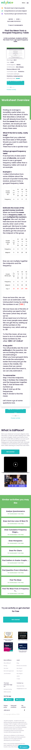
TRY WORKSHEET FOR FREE (15, 514)
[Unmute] (9, 486)
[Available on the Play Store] (20, 699)
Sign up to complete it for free (14, 83)
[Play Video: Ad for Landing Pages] (15, 479)
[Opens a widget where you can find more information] (23, 747)
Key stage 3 (19, 673)
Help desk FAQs (20, 686)
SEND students (7, 692)
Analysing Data (18, 76)
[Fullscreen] (15, 486)
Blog (18, 663)
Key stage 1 (19, 668)
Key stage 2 (19, 671)
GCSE (12, 62)
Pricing (5, 665)
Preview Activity (11, 89)
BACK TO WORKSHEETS (16, 25)
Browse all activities (22, 665)
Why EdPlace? (7, 663)
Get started (10, 452)
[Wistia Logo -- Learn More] (22, 486)
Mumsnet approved (9, 671)
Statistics (10, 76)
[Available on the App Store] (9, 699)
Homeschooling (8, 689)
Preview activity (15, 418)
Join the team (7, 673)
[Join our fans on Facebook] (24, 710)
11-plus (18, 678)
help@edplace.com (22, 688)
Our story (6, 668)
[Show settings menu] (12, 486)
